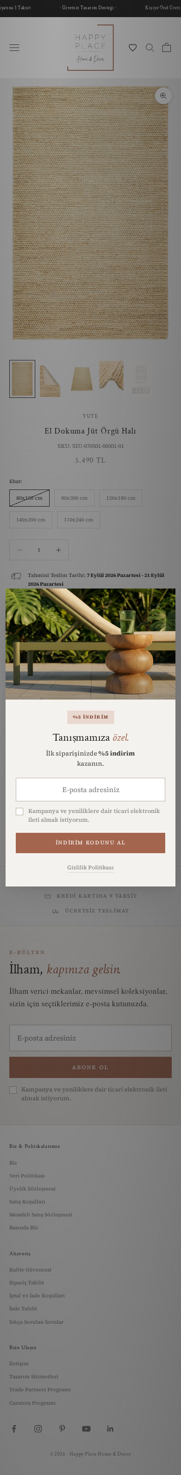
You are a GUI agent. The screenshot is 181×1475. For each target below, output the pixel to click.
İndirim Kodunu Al (90, 842)
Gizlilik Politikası (90, 867)
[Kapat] (158, 605)
